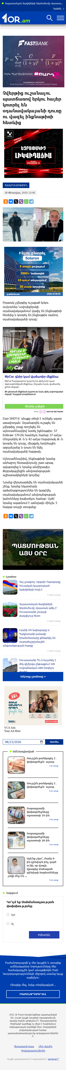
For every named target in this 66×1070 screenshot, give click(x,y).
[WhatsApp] (26, 201)
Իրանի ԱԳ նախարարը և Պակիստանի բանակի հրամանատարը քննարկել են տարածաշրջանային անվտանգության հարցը (34, 3)
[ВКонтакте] (11, 201)
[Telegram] (31, 201)
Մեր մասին (45, 1046)
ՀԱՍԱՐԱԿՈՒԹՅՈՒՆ (16, 185)
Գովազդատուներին (33, 1050)
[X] (16, 201)
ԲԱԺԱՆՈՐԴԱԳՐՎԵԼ (33, 994)
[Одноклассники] (5, 201)
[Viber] (21, 201)
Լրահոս (11, 576)
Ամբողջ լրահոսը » (33, 676)
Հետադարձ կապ (24, 1046)
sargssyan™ (53, 1059)
